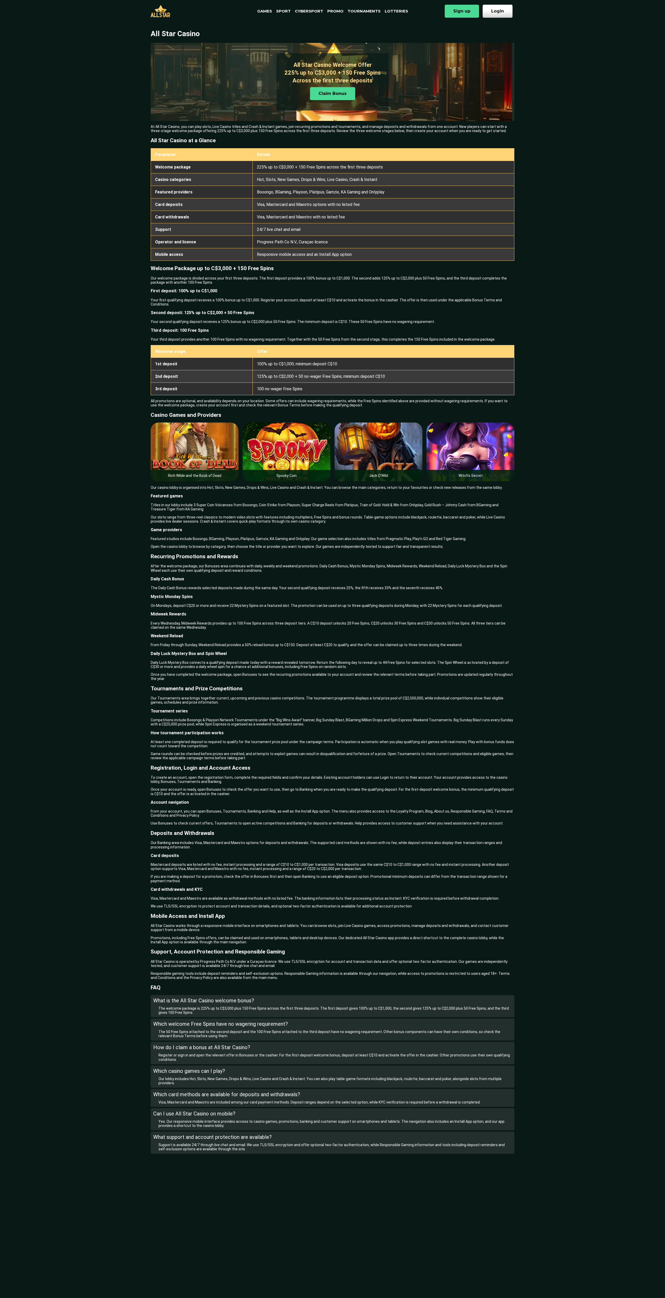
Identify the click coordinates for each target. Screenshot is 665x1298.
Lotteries (396, 11)
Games (264, 11)
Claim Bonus (332, 93)
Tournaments (364, 11)
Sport (283, 11)
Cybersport (309, 11)
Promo (335, 11)
